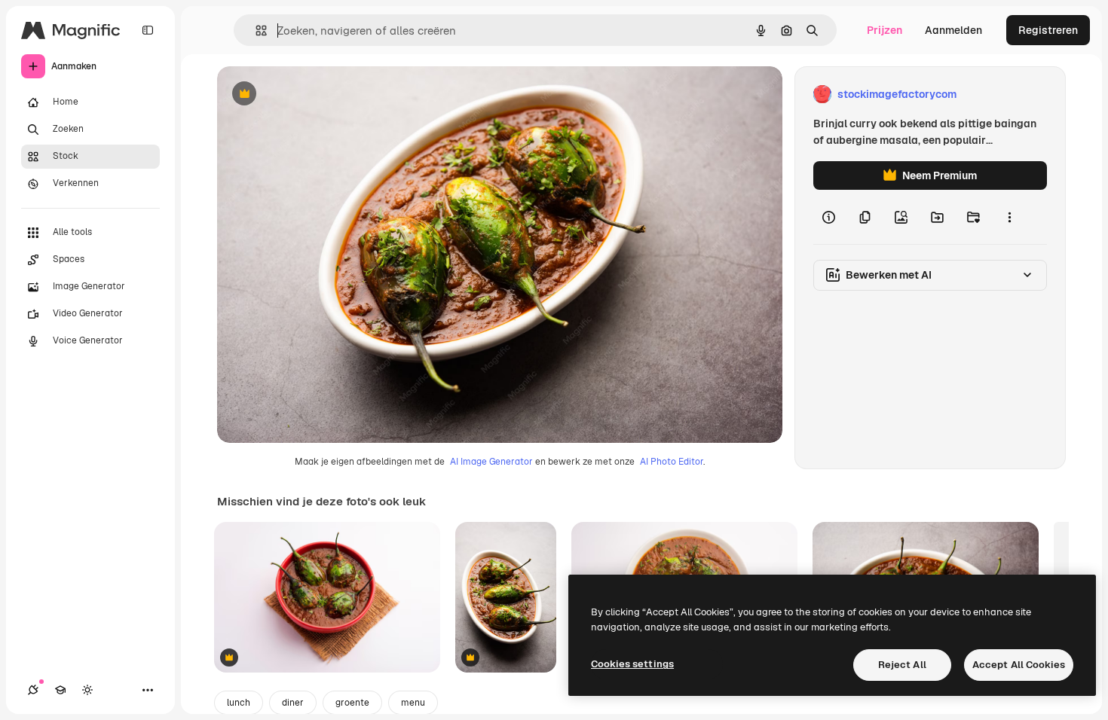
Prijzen (884, 30)
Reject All (902, 664)
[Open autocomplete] (255, 30)
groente (352, 703)
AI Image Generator (491, 462)
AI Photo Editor (671, 462)
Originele (316, 94)
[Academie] (60, 690)
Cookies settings (632, 663)
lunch (238, 703)
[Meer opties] (1009, 217)
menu (413, 703)
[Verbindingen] (33, 690)
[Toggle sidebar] (148, 30)
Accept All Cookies (1018, 664)
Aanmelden (953, 30)
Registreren (1048, 30)
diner (293, 703)
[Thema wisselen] (87, 690)
